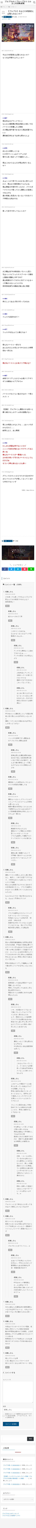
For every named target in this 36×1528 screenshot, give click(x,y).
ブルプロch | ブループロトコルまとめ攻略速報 (18, 2)
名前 (4, 1406)
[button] (5, 569)
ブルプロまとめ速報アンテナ (11, 1515)
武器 (15, 16)
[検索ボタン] (34, 2)
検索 (30, 1439)
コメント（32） (6, 19)
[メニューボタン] (1, 2)
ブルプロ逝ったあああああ (11, 1465)
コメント (7, 1379)
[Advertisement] (18, 89)
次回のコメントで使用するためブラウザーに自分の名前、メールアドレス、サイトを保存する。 (18, 1415)
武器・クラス (7, 16)
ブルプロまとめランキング (10, 1513)
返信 (7, 606)
